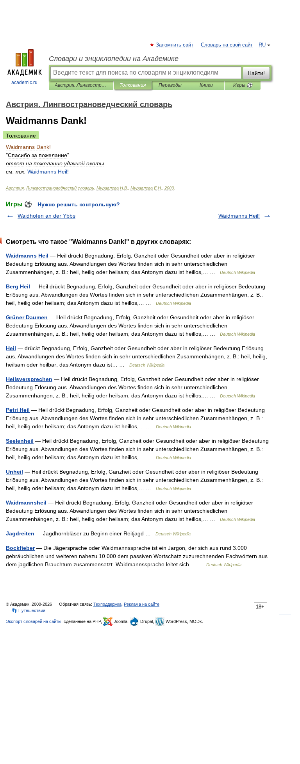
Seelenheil (20, 441)
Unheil (14, 472)
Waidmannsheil (26, 502)
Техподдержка (107, 604)
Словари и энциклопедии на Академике (114, 59)
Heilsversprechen (29, 379)
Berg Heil (18, 286)
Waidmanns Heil (27, 255)
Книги (206, 85)
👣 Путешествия (28, 610)
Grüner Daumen (27, 317)
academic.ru (24, 82)
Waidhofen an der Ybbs (46, 216)
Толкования (133, 85)
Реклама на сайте (141, 604)
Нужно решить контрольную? (79, 204)
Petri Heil (18, 410)
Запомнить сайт (175, 45)
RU (262, 45)
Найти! (256, 73)
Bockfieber (20, 548)
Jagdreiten (20, 533)
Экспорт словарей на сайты (33, 621)
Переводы (170, 85)
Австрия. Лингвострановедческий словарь (81, 85)
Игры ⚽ (242, 85)
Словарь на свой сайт (227, 45)
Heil (11, 348)
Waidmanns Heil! (239, 216)
